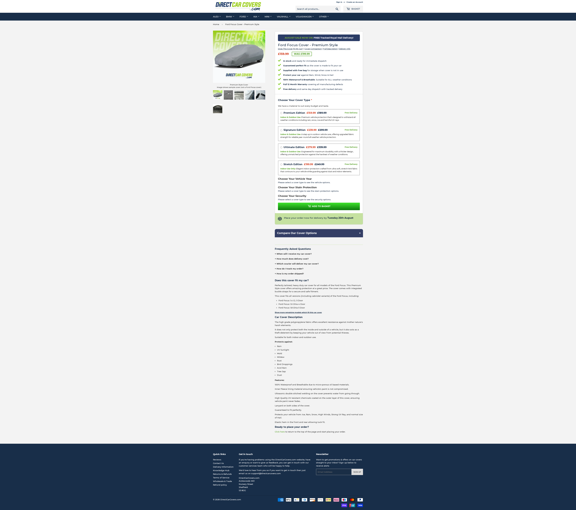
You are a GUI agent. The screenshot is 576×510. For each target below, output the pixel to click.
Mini (267, 16)
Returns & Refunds (222, 474)
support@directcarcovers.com (266, 473)
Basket (355, 9)
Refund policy (220, 485)
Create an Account (354, 2)
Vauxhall (283, 16)
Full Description (330, 49)
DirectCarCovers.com (230, 499)
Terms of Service (221, 477)
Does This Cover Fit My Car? (290, 49)
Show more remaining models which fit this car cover (298, 312)
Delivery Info (344, 49)
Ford (243, 16)
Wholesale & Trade (222, 481)
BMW (229, 16)
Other (323, 16)
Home (216, 24)
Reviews (217, 459)
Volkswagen (304, 16)
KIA (256, 16)
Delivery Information (223, 467)
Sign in (339, 2)
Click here (280, 431)
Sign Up (357, 472)
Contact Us (218, 463)
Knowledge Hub (221, 470)
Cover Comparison (313, 49)
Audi (216, 16)
